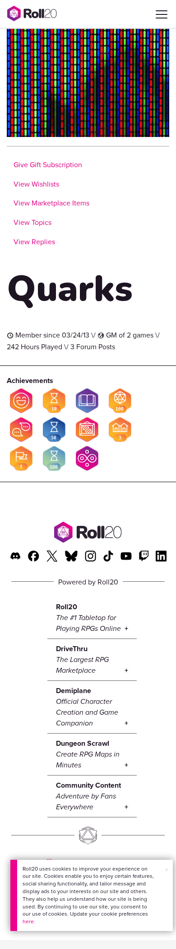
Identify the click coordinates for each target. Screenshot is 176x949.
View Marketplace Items (51, 203)
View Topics (32, 222)
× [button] (166, 870)
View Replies (34, 241)
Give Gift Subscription (48, 164)
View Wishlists (36, 184)
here (28, 921)
